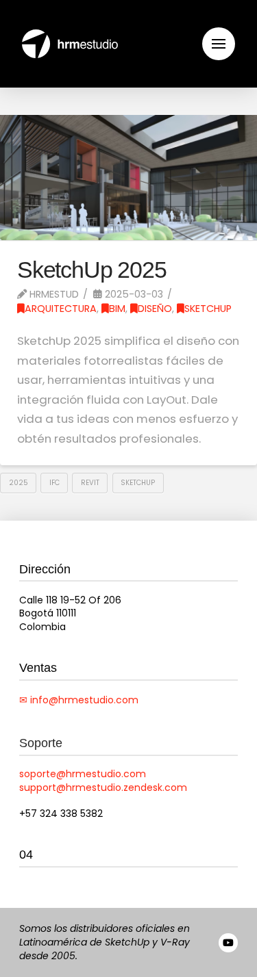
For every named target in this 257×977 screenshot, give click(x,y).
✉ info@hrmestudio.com (78, 700)
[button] (218, 43)
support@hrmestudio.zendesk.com (103, 787)
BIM (117, 308)
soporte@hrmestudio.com (82, 774)
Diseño (155, 308)
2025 (18, 483)
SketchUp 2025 (92, 270)
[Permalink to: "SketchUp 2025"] (128, 177)
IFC (54, 483)
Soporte (40, 743)
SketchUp (208, 308)
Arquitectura (61, 308)
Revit (90, 483)
